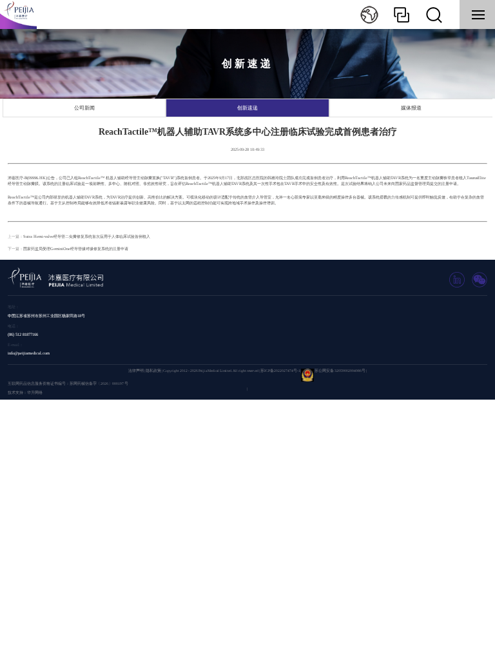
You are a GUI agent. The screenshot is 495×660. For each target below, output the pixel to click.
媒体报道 (411, 108)
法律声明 (136, 371)
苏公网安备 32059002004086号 (340, 371)
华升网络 (35, 392)
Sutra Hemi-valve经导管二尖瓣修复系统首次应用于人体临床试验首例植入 (86, 236)
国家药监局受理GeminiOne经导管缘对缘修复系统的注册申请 (75, 248)
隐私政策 (153, 371)
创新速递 (247, 108)
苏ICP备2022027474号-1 (280, 371)
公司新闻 (84, 108)
